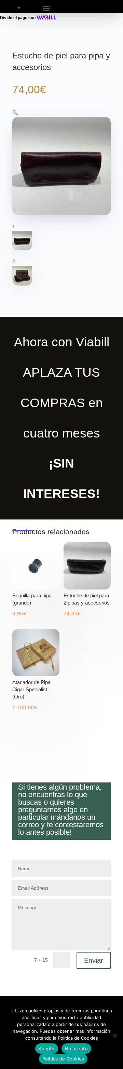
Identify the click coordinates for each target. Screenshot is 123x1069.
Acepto (47, 1048)
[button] (15, 112)
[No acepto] (114, 1035)
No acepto (76, 1048)
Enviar (93, 960)
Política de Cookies (63, 1058)
